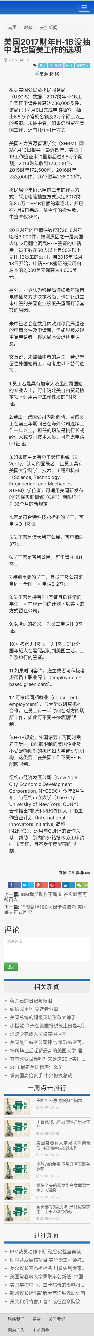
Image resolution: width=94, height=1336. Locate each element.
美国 (42, 65)
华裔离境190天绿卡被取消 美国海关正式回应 (45, 909)
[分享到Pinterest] (55, 885)
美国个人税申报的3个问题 (59, 1100)
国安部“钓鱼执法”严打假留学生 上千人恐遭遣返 (63, 1209)
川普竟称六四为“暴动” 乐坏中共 (63, 1124)
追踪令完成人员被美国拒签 (38, 1034)
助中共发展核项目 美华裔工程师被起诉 (50, 1260)
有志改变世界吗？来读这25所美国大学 (50, 1059)
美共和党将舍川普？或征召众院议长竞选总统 (50, 1301)
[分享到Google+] (41, 885)
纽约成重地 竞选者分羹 (34, 1009)
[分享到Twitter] (28, 885)
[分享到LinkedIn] (68, 885)
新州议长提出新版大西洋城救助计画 (47, 1293)
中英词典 (40, 1330)
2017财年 (56, 65)
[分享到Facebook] (14, 885)
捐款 (36, 1319)
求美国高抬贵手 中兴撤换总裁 (41, 1075)
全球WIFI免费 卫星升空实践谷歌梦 (63, 1166)
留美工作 (83, 65)
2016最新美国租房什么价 (36, 1067)
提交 (11, 967)
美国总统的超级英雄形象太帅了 (43, 1017)
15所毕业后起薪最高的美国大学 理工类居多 (50, 1050)
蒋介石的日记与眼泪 (31, 1001)
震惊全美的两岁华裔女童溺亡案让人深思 (63, 1188)
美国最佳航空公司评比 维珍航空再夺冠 (50, 1042)
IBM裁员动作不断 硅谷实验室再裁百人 (45, 897)
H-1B (69, 65)
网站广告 (16, 1330)
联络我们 (16, 1319)
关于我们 (57, 1319)
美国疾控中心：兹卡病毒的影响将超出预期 (50, 1285)
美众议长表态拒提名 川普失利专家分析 (50, 1268)
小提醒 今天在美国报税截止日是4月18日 (50, 1025)
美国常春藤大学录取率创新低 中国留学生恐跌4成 (63, 1145)
